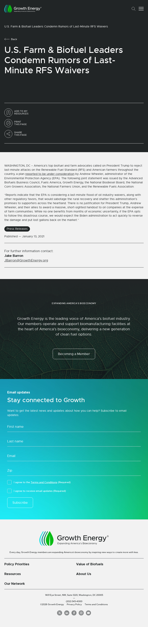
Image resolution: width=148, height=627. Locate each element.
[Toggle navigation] (141, 9)
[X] (59, 612)
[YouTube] (88, 612)
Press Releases (17, 229)
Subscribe (20, 503)
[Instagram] (81, 612)
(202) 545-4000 (74, 601)
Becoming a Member (74, 354)
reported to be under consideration (49, 174)
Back (14, 39)
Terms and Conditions (44, 482)
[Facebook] (74, 612)
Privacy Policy (74, 604)
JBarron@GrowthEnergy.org (26, 260)
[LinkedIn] (66, 612)
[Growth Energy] (23, 9)
